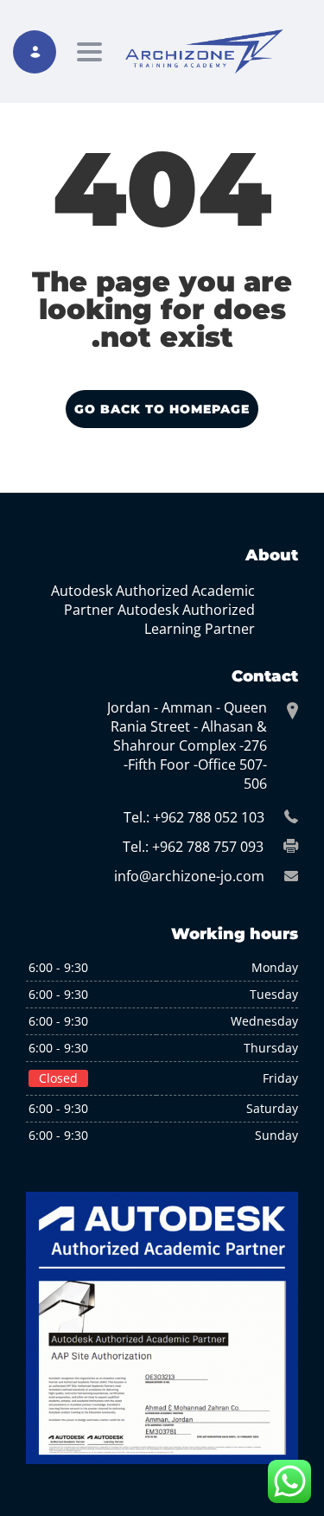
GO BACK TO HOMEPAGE (162, 409)
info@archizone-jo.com (189, 876)
